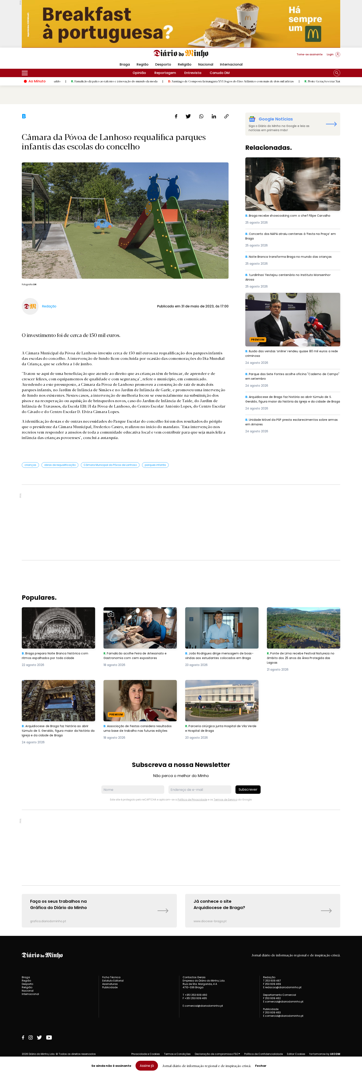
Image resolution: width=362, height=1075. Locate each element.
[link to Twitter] (39, 1037)
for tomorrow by (324, 1054)
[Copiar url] (226, 116)
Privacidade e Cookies (145, 1054)
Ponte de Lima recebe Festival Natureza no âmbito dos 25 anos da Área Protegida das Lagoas (303, 614)
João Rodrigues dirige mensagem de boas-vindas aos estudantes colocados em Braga (219, 614)
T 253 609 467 (272, 980)
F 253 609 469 (272, 984)
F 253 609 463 (272, 1012)
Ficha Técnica (111, 977)
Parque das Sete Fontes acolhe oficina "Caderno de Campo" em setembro (289, 377)
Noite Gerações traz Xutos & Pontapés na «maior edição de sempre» (308, 81)
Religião (184, 64)
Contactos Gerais (194, 977)
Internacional (231, 64)
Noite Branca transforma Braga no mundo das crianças (292, 256)
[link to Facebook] (23, 1037)
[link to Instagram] (30, 1037)
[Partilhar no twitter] (188, 116)
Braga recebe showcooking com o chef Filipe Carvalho (291, 159)
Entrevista (192, 72)
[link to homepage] (181, 54)
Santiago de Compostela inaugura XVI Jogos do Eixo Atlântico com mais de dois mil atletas (186, 81)
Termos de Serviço (225, 799)
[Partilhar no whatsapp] (201, 116)
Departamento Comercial (279, 995)
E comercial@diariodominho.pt (203, 1006)
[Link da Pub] (181, 24)
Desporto (163, 64)
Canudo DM (220, 72)
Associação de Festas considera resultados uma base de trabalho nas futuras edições (135, 687)
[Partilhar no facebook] (176, 116)
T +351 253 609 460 (195, 995)
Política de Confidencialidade (263, 1054)
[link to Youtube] (49, 1037)
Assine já (147, 1065)
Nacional (205, 64)
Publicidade (110, 987)
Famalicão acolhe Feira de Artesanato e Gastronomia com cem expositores (137, 612)
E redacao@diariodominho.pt (282, 987)
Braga (125, 64)
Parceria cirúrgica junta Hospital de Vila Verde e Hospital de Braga (218, 685)
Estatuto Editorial (113, 980)
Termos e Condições (177, 1054)
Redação (269, 977)
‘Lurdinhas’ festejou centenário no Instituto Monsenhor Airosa (291, 277)
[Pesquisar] (337, 73)
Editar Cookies (296, 1054)
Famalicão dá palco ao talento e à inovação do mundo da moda (69, 81)
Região (143, 64)
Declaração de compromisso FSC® (217, 1054)
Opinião (139, 72)
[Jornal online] (43, 56)
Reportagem (165, 72)
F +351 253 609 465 (195, 998)
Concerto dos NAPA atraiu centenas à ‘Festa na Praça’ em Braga (291, 236)
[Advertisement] (181, 522)
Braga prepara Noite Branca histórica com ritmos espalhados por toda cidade (58, 612)
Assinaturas (110, 984)
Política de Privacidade (192, 799)
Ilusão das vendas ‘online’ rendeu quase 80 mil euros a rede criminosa (291, 298)
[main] (181, 520)
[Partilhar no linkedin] (214, 116)
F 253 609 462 (272, 998)
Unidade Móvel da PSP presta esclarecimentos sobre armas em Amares (290, 422)
